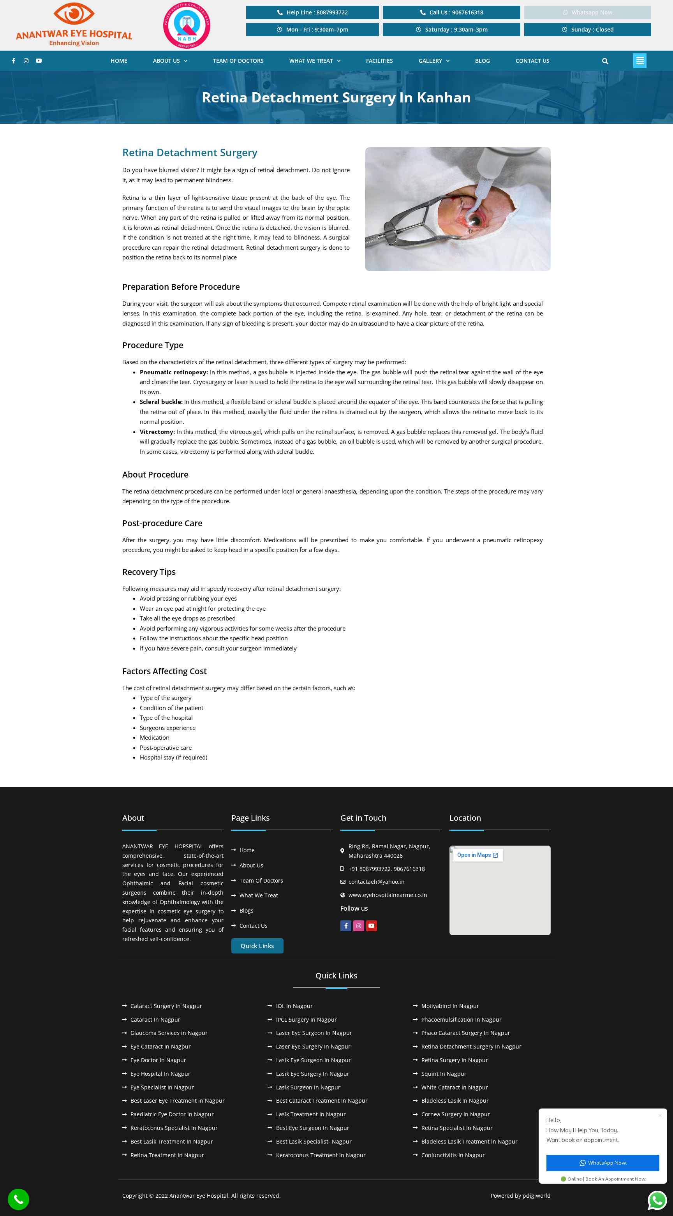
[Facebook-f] (13, 60)
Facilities (379, 60)
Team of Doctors (238, 60)
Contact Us (533, 60)
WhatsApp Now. (607, 1162)
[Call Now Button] (18, 1199)
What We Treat (311, 60)
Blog (482, 60)
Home (119, 60)
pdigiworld (537, 1195)
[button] (312, 29)
